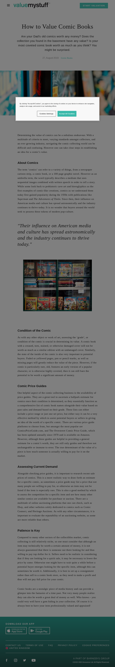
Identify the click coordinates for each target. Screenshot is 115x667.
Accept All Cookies (67, 113)
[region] (57, 109)
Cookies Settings (46, 113)
